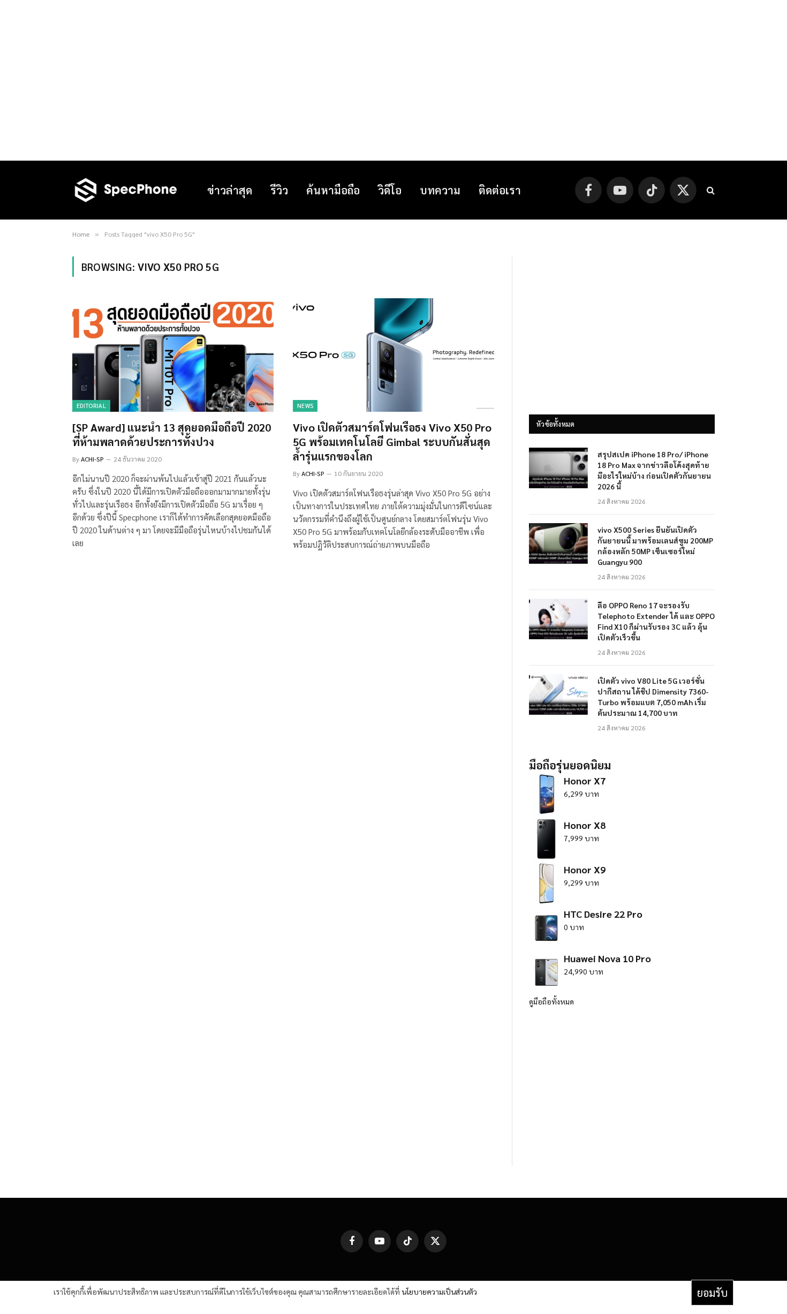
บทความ (440, 190)
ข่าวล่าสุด (229, 190)
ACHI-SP (92, 459)
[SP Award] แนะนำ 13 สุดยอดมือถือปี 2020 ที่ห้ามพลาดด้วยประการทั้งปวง (171, 434)
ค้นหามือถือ (333, 190)
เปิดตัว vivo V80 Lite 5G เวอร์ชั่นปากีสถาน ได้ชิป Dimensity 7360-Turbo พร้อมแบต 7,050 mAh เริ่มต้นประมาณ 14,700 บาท (653, 697)
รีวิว (279, 190)
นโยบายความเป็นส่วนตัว (439, 1291)
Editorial (91, 406)
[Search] (710, 190)
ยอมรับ (712, 1293)
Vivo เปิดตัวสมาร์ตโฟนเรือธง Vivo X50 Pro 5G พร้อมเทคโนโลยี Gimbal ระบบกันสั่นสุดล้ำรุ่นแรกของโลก (392, 441)
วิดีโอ (390, 190)
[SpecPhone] (125, 190)
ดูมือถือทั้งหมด (551, 1001)
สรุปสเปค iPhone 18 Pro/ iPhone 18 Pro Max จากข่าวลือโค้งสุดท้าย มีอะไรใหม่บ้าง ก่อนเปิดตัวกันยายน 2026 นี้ (654, 470)
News (305, 406)
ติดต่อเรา (500, 190)
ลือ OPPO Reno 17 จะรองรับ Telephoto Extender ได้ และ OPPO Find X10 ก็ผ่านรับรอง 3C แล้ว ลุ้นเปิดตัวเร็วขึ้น (656, 621)
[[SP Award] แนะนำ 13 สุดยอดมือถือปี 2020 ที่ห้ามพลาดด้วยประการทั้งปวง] (173, 355)
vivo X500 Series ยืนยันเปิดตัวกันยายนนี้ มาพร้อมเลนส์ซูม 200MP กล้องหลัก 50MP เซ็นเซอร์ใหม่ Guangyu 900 (655, 546)
